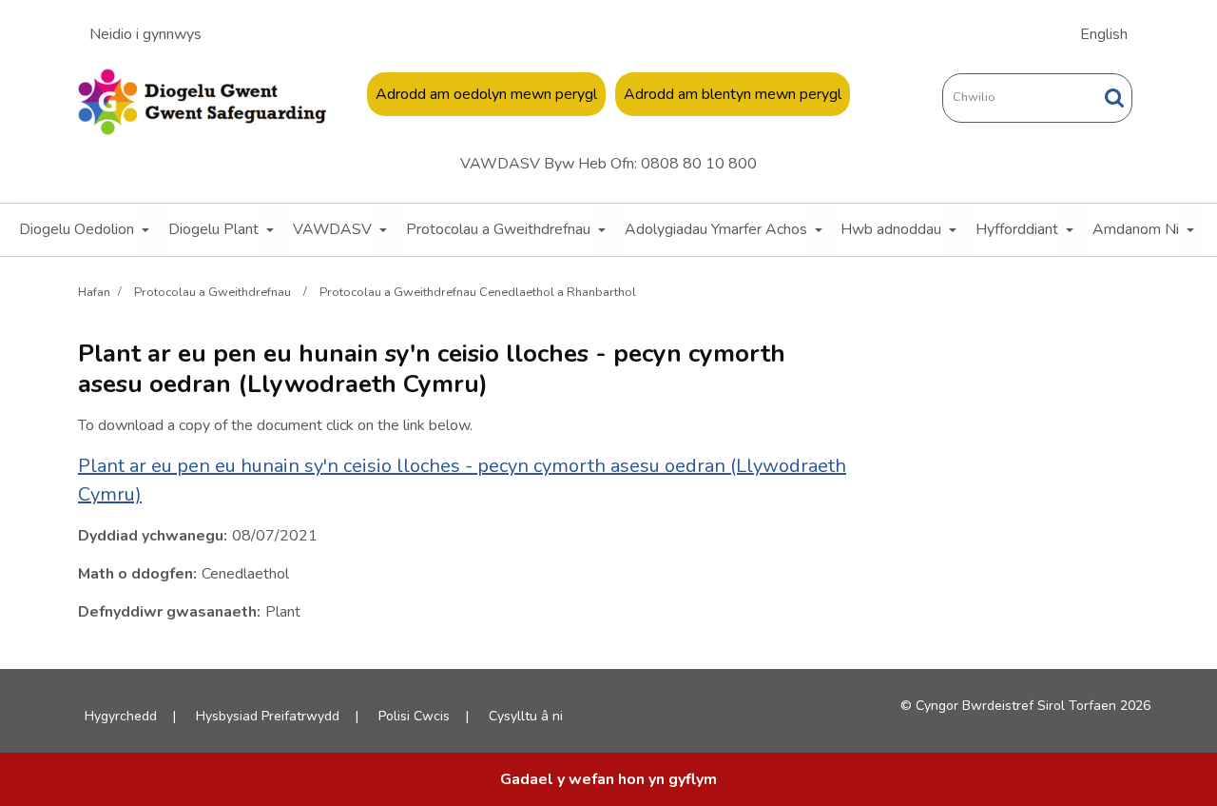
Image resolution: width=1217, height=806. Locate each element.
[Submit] (1114, 97)
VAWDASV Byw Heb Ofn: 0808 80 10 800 (608, 163)
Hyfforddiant (1017, 229)
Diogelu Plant (213, 229)
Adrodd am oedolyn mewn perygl (486, 94)
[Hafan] (202, 102)
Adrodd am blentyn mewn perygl (732, 94)
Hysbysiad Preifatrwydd (267, 716)
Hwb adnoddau (890, 229)
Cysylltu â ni (526, 716)
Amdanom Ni (1135, 229)
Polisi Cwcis (414, 716)
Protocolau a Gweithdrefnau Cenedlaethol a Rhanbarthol (477, 291)
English (1104, 34)
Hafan (94, 291)
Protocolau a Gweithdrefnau (498, 229)
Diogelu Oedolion (76, 229)
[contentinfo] (608, 779)
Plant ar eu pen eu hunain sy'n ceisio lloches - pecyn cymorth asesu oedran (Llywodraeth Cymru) (462, 480)
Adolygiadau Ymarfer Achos (716, 229)
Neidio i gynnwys (145, 34)
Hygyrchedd (121, 716)
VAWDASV (332, 229)
